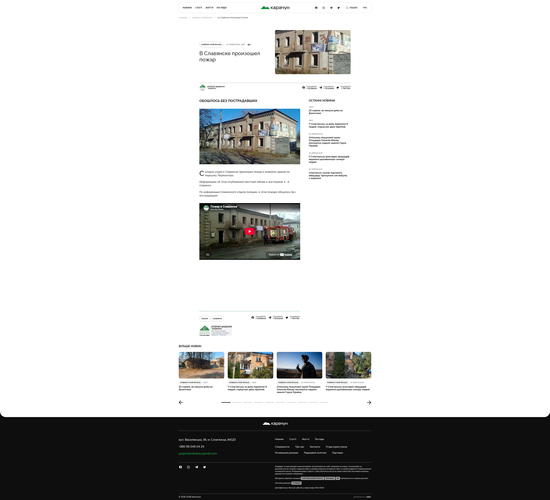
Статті (198, 8)
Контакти (315, 446)
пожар (204, 319)
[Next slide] (368, 402)
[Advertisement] (249, 286)
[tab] (226, 402)
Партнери (337, 452)
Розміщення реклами (286, 452)
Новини (187, 8)
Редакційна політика (315, 452)
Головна (183, 18)
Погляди (222, 8)
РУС (365, 8)
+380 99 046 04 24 (191, 446)
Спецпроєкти (282, 446)
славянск (217, 319)
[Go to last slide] (182, 402)
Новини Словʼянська (202, 18)
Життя (209, 8)
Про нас (299, 446)
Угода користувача (336, 446)
